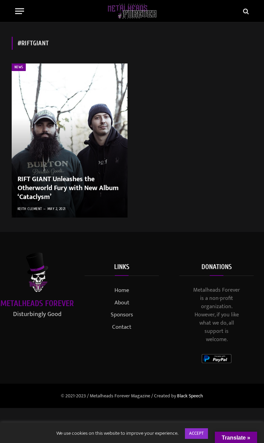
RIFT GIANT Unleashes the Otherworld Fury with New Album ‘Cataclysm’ (68, 188)
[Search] (245, 11)
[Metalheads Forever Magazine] (132, 11)
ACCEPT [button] (196, 433)
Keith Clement (30, 209)
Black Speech (190, 396)
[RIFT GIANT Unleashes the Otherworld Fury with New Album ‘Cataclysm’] (70, 140)
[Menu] (19, 11)
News (18, 67)
